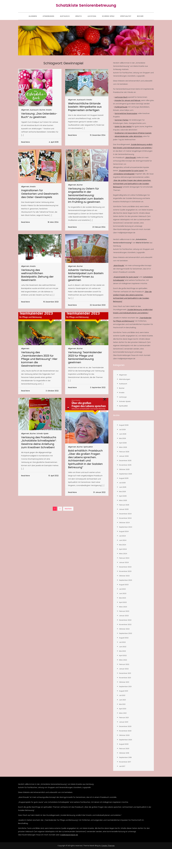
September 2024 (125, 527)
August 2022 (123, 638)
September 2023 (125, 580)
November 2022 (125, 624)
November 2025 (125, 465)
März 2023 (123, 607)
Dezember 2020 (125, 726)
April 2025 (123, 496)
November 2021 (125, 678)
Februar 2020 (124, 748)
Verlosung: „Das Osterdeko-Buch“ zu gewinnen (39, 115)
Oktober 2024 (124, 522)
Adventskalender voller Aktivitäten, (129, 136)
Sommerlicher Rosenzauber (126, 113)
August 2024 (124, 531)
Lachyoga (92, 16)
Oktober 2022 (124, 629)
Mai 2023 (122, 598)
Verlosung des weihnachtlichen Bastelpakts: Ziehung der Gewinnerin (37, 275)
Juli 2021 (122, 695)
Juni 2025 (122, 487)
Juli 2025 (122, 483)
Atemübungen (48, 16)
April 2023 (123, 602)
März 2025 (123, 500)
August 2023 (123, 584)
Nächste (68, 508)
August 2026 (123, 425)
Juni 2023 (122, 593)
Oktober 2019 (124, 753)
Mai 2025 (122, 491)
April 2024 (123, 549)
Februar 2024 (124, 558)
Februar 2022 (124, 664)
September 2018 (125, 757)
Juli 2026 (122, 429)
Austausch (65, 16)
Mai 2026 (122, 438)
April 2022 (123, 655)
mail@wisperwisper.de (69, 835)
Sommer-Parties (121, 120)
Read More (25, 142)
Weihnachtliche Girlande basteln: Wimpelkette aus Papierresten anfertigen (85, 107)
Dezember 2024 (125, 514)
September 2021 (125, 686)
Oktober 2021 (124, 682)
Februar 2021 (124, 717)
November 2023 (125, 571)
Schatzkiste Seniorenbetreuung (86, 5)
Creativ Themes (108, 845)
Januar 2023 (124, 616)
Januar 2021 (123, 722)
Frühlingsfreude (120, 107)
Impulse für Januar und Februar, (127, 100)
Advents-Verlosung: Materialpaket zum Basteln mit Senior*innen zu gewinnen (86, 275)
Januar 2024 (124, 562)
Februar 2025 (124, 505)
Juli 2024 (122, 536)
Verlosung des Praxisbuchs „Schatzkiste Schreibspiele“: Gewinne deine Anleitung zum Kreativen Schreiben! (38, 442)
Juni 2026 (122, 434)
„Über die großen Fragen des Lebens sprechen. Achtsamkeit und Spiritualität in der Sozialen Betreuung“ (132, 183)
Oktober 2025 (124, 469)
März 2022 (123, 660)
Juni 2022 (122, 647)
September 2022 (125, 633)
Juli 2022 (122, 642)
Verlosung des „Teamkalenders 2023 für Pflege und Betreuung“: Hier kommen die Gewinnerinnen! (39, 359)
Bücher (140, 16)
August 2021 (123, 691)
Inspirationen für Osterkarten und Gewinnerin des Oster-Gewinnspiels (39, 194)
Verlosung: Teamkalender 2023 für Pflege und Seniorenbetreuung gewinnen (85, 357)
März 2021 (122, 713)
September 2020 (125, 740)
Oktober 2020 (124, 735)
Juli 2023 (122, 589)
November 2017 (125, 762)
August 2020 (123, 744)
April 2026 (123, 443)
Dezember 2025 (125, 460)
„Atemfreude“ (130, 157)
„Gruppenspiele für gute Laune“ (131, 170)
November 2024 (125, 518)
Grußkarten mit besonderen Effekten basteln (133, 133)
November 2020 (125, 731)
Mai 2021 (122, 704)
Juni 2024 (122, 540)
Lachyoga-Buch (121, 97)
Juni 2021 (122, 700)
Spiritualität (125, 16)
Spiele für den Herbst (123, 126)
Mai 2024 (122, 545)
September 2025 (125, 474)
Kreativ (78, 16)
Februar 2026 (124, 452)
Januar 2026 (124, 456)
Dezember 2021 (125, 673)
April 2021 (122, 709)
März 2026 (123, 447)
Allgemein (33, 16)
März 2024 (123, 553)
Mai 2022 (122, 651)
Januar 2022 (124, 669)
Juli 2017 (122, 766)
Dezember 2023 (125, 567)
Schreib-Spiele (108, 16)
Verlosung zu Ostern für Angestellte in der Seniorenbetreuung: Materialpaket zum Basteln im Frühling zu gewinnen (86, 195)
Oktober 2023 (124, 576)
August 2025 (123, 478)
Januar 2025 (124, 509)
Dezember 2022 (125, 620)
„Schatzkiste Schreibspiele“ (124, 174)
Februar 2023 (124, 611)
